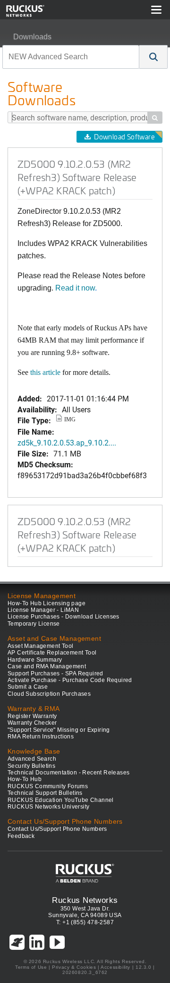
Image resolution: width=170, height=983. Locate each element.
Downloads (32, 37)
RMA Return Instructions (41, 736)
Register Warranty (32, 716)
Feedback (21, 836)
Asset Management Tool (40, 646)
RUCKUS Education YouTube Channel (61, 800)
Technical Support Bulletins (45, 793)
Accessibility (115, 967)
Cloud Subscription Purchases (49, 694)
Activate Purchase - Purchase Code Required (70, 680)
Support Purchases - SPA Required (55, 673)
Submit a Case (28, 686)
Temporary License (34, 623)
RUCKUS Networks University (48, 806)
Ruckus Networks (85, 900)
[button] (153, 57)
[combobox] (70, 57)
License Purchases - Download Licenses (63, 616)
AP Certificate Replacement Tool (52, 652)
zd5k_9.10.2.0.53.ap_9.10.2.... (66, 442)
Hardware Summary (35, 659)
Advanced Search (32, 758)
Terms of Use (31, 967)
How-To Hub (25, 779)
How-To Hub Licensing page (46, 603)
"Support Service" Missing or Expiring (59, 730)
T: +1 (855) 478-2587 (85, 922)
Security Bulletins (31, 766)
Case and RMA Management (47, 666)
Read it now (75, 288)
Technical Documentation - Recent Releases (68, 772)
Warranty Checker (32, 722)
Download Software (124, 136)
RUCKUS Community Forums (48, 786)
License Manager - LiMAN (43, 610)
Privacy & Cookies (74, 967)
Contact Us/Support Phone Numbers (57, 829)
